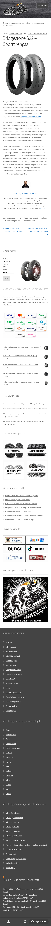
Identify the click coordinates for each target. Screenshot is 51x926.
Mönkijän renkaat (13, 656)
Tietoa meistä (11, 706)
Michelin (9, 775)
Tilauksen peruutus (13, 701)
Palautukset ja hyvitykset (16, 697)
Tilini (8, 688)
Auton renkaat (12, 651)
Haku (25, 922)
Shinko (8, 793)
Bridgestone (11, 734)
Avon (8, 730)
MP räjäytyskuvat (13, 813)
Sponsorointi (11, 665)
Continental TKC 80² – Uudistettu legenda (20, 520)
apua (8, 416)
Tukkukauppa (11, 660)
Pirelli (8, 784)
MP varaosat (11, 647)
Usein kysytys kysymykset (16, 858)
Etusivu (8, 23)
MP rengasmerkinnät (14, 817)
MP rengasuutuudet (14, 836)
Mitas (8, 780)
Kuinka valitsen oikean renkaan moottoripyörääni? (26, 845)
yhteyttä (43, 208)
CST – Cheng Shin (13, 748)
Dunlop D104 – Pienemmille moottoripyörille (21, 496)
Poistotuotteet (12, 683)
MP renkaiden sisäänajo (15, 840)
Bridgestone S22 (17, 221)
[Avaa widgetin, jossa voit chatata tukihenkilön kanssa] (39, 922)
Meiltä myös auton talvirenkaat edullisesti (12, 230)
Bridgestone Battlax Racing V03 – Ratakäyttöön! (23, 508)
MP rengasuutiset (13, 831)
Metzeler (9, 771)
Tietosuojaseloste (13, 692)
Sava (7, 789)
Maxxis (8, 762)
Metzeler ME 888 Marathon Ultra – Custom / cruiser (23, 516)
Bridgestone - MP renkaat (21, 23)
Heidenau (9, 757)
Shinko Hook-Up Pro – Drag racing (17, 500)
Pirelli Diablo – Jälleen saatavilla (16, 901)
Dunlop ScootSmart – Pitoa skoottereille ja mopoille (37, 230)
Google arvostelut (13, 669)
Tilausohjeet (11, 854)
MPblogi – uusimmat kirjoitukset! (21, 879)
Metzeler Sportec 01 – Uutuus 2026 (18, 512)
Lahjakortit (10, 679)
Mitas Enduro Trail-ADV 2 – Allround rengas (21, 504)
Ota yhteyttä (11, 710)
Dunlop (9, 753)
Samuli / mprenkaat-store (37, 34)
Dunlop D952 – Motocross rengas (16, 889)
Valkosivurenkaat (13, 863)
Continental (11, 743)
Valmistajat (10, 867)
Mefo (8, 766)
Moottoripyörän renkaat (38, 218)
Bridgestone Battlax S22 (31, 117)
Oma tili (8, 922)
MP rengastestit (12, 822)
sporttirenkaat (29, 221)
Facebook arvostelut (14, 674)
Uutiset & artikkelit (13, 849)
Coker (8, 739)
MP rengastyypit (12, 827)
